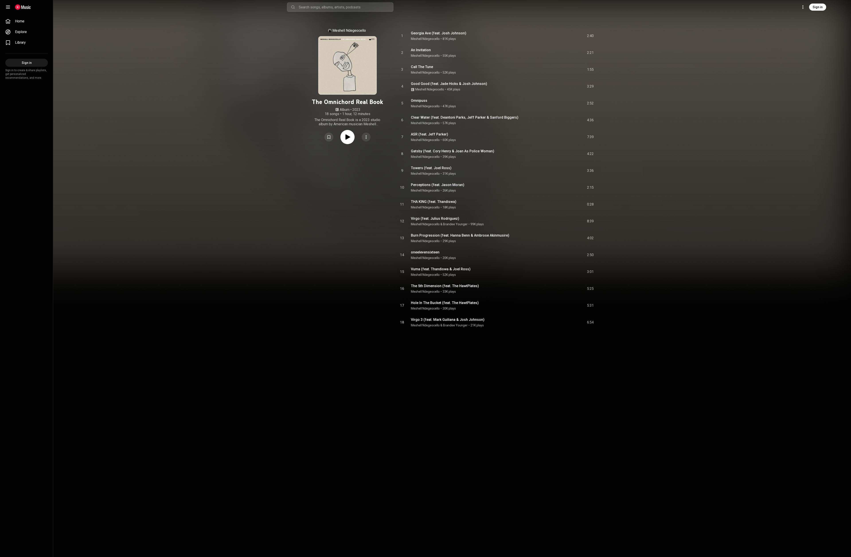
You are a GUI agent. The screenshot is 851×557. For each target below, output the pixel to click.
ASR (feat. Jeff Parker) (429, 134)
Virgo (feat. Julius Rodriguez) (435, 218)
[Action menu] (366, 137)
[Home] (23, 7)
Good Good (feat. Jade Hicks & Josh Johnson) (449, 84)
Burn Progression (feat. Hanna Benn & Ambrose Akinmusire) (460, 235)
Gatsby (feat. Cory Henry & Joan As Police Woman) (452, 151)
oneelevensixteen (425, 252)
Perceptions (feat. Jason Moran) (437, 185)
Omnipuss (419, 100)
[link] (26, 21)
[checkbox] (590, 36)
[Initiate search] (293, 7)
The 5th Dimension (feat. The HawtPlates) (445, 286)
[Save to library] (329, 137)
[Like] (557, 36)
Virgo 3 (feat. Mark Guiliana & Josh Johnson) (447, 320)
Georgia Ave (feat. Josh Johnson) (438, 33)
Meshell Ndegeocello (349, 30)
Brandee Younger (455, 224)
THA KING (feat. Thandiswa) (433, 202)
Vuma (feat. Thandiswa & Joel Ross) (440, 269)
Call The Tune (422, 67)
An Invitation (421, 50)
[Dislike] (565, 36)
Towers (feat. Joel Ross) (431, 168)
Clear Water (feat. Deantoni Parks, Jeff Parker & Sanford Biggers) (464, 117)
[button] (328, 137)
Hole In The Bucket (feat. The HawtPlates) (445, 303)
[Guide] (8, 7)
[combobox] (346, 7)
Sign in (818, 7)
